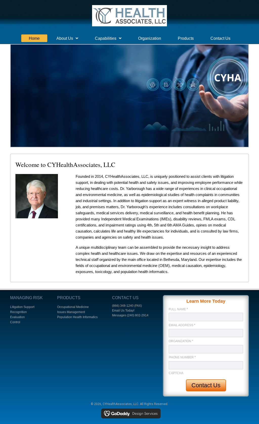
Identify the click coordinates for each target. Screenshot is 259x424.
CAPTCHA (176, 373)
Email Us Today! (123, 310)
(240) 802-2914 (137, 315)
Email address (182, 325)
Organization (181, 341)
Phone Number (182, 357)
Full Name (178, 309)
